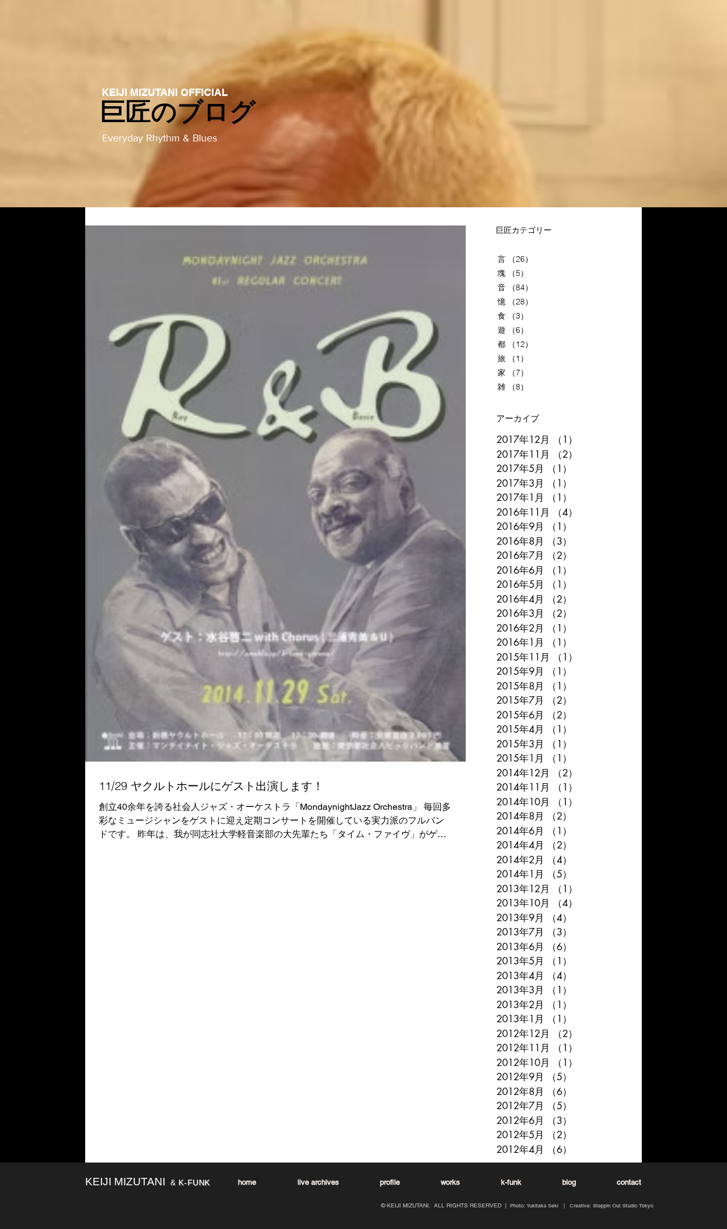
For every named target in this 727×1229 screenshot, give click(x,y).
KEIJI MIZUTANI (125, 1182)
